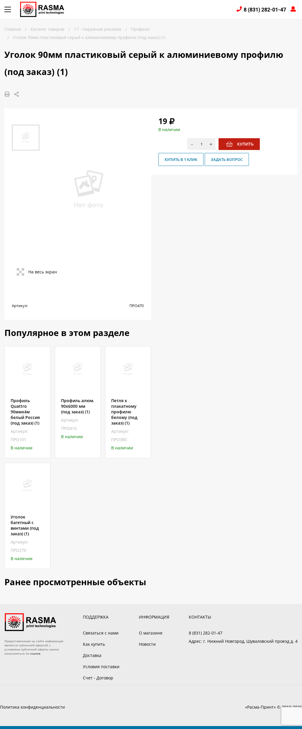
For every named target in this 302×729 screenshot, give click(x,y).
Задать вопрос (227, 159)
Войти (294, 9)
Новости (147, 644)
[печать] (7, 94)
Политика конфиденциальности (32, 707)
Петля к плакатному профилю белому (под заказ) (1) (124, 412)
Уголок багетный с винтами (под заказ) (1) (25, 525)
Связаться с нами (101, 633)
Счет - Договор (98, 678)
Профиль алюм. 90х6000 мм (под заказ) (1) (77, 406)
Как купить (94, 644)
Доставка (92, 655)
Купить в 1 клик (181, 159)
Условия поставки (101, 666)
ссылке (35, 653)
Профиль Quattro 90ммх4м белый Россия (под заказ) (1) (25, 412)
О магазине (151, 633)
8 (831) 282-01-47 (265, 9)
